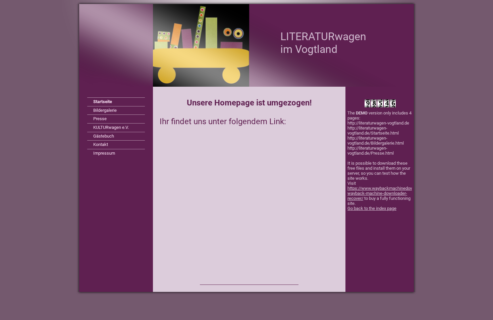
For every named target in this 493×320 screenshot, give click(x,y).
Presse (100, 118)
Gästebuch (103, 136)
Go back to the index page (371, 208)
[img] (246, 45)
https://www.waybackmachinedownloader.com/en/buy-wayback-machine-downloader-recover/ (400, 193)
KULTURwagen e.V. (111, 127)
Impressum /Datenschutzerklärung (115, 154)
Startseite (102, 101)
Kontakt (100, 144)
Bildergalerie (105, 110)
